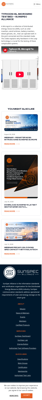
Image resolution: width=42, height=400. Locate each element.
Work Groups (22, 363)
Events (22, 317)
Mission (22, 309)
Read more (9, 144)
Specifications (22, 359)
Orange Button (22, 344)
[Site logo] (7, 4)
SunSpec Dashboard (22, 336)
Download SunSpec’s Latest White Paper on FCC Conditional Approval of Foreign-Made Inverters (20, 208)
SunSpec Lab (23, 340)
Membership (22, 371)
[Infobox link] (21, 282)
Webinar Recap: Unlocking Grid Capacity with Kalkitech (21, 249)
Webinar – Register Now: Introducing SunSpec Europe (20, 139)
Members (22, 321)
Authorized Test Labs (23, 375)
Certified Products (23, 325)
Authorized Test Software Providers (22, 348)
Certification (22, 367)
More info (14, 396)
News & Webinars (22, 313)
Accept (26, 395)
